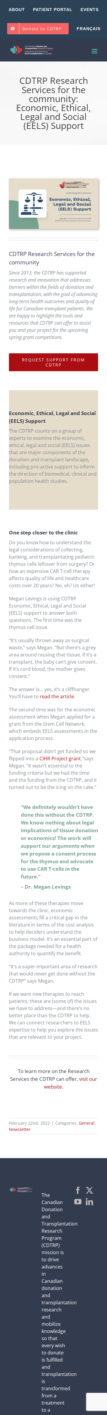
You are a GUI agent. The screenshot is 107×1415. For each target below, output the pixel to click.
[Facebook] (77, 1190)
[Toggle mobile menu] (95, 51)
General (87, 1123)
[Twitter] (89, 1190)
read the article (57, 696)
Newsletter (20, 1129)
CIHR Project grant (60, 758)
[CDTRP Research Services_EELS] (53, 181)
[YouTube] (77, 1201)
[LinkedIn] (89, 1201)
